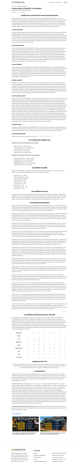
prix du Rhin (35, 70)
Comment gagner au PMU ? (58, 455)
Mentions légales (37, 457)
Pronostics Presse (59, 2)
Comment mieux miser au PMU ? (59, 459)
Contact (35, 453)
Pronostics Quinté (51, 2)
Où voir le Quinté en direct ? (58, 461)
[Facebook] (64, 2)
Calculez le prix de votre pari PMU (59, 453)
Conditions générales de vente (40, 461)
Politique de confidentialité (39, 455)
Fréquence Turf (14, 6)
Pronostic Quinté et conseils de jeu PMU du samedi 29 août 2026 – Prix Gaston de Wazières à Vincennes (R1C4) (24, 433)
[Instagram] (66, 2)
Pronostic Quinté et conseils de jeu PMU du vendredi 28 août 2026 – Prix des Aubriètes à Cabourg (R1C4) (52, 433)
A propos (36, 459)
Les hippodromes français (57, 457)
